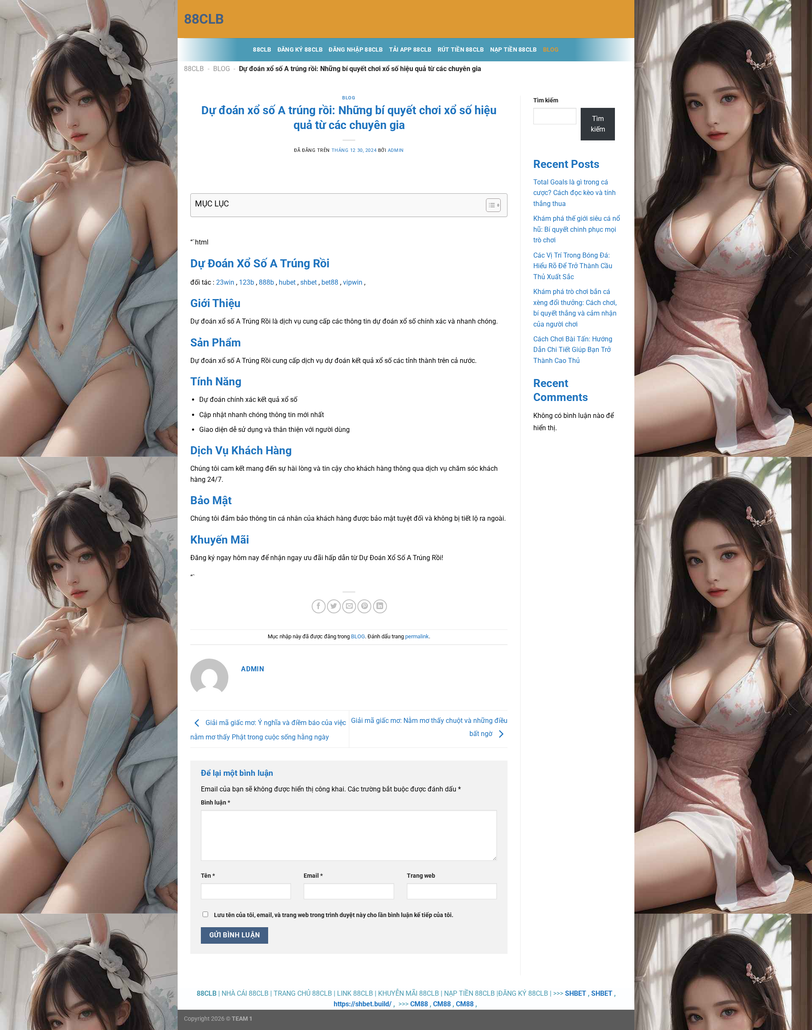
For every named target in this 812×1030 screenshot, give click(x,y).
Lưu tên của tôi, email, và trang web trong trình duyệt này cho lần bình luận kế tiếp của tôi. (333, 915)
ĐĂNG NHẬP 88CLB (356, 49)
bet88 (329, 282)
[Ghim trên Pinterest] (364, 606)
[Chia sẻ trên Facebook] (319, 606)
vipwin (352, 282)
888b (266, 282)
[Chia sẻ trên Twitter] (334, 606)
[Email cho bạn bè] (349, 606)
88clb (204, 19)
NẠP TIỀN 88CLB (513, 49)
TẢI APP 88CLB (410, 49)
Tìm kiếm (545, 100)
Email (313, 875)
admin (396, 150)
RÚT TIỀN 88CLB (461, 49)
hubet (287, 282)
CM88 (419, 1004)
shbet (308, 282)
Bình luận (215, 802)
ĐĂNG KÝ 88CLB (300, 49)
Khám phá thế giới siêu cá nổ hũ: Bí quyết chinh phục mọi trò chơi (576, 229)
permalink (417, 636)
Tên (208, 875)
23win (225, 282)
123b (246, 282)
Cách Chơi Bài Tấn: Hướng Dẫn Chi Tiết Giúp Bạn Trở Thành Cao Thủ (572, 350)
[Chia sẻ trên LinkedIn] (380, 606)
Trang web (421, 875)
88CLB (262, 49)
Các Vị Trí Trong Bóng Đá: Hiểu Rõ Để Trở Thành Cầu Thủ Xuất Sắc (572, 266)
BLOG (551, 49)
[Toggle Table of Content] (489, 205)
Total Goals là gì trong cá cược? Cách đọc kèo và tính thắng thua (574, 193)
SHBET (575, 993)
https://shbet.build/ (363, 1004)
